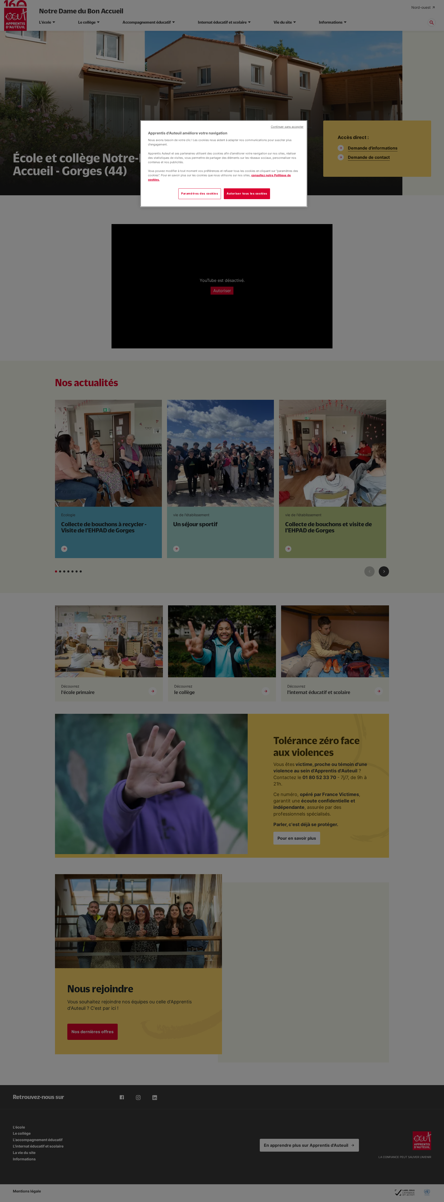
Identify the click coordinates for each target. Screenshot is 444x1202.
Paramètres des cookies (199, 193)
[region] (223, 163)
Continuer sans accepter (287, 126)
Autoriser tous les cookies (247, 193)
